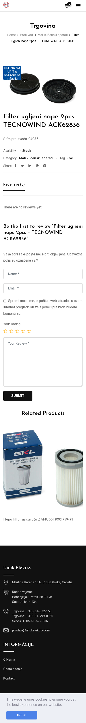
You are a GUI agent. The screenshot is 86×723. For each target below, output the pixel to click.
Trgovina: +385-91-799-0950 (32, 616)
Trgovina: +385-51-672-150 (31, 611)
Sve (70, 158)
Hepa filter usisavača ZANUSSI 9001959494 (38, 519)
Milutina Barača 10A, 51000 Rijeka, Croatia (42, 582)
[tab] (14, 185)
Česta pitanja (12, 669)
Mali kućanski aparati (36, 158)
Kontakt (9, 678)
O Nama (9, 660)
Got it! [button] (21, 715)
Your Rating (12, 324)
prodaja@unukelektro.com (31, 630)
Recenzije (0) (14, 184)
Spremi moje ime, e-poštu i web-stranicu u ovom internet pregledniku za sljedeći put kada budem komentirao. (42, 307)
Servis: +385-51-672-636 (30, 621)
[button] (63, 705)
